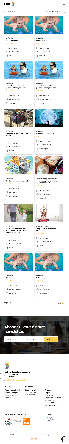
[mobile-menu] (62, 3)
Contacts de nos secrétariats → (17, 380)
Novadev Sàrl (55, 435)
